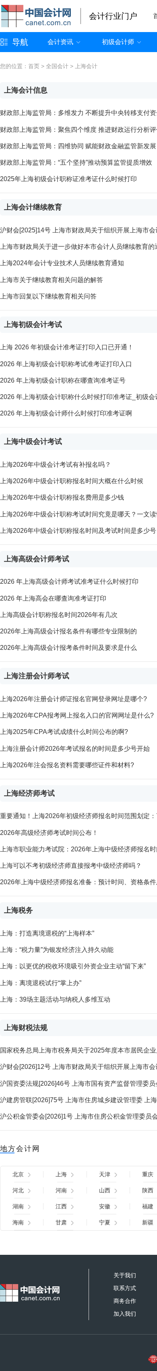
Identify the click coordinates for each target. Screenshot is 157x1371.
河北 (18, 1190)
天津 (104, 1174)
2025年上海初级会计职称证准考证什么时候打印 (68, 178)
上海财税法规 (26, 1028)
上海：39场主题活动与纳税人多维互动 (55, 999)
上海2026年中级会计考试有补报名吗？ (55, 464)
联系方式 (125, 1288)
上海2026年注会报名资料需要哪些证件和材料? (67, 765)
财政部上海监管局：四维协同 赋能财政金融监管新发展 (78, 146)
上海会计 (86, 66)
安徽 (104, 1206)
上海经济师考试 (29, 793)
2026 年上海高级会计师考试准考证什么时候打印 (69, 581)
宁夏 (104, 1222)
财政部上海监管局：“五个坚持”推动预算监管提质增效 (76, 162)
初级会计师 (118, 41)
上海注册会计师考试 (36, 676)
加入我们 (125, 1314)
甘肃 (61, 1222)
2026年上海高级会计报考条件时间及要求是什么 (68, 647)
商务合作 (125, 1301)
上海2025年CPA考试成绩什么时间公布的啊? (64, 731)
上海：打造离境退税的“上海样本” (47, 933)
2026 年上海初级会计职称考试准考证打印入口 (66, 364)
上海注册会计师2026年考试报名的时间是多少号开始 (75, 748)
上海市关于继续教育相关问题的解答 (51, 279)
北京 (18, 1174)
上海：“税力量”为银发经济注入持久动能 (57, 949)
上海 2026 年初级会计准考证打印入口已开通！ (67, 347)
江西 (61, 1206)
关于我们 (125, 1275)
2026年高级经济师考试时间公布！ (49, 832)
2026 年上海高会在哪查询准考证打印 (53, 598)
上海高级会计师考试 (36, 559)
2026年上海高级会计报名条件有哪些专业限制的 (68, 631)
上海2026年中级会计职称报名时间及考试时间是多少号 (78, 530)
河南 (61, 1190)
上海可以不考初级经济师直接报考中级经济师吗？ (71, 865)
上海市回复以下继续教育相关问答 (48, 296)
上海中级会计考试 (33, 442)
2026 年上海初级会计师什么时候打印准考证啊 (66, 413)
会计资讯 (60, 41)
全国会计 (57, 66)
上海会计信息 (26, 90)
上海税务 (18, 910)
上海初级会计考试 (33, 325)
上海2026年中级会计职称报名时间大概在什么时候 (71, 481)
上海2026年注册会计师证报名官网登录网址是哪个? (73, 699)
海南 (18, 1222)
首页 (33, 66)
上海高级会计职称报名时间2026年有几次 (59, 614)
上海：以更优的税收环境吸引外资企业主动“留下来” (73, 966)
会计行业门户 (113, 16)
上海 (61, 1174)
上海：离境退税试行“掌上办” (40, 983)
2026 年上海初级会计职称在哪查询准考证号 (63, 380)
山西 (104, 1190)
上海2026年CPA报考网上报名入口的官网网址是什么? (77, 715)
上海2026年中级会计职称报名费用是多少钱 (62, 497)
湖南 (18, 1206)
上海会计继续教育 (33, 207)
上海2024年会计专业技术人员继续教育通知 (62, 263)
